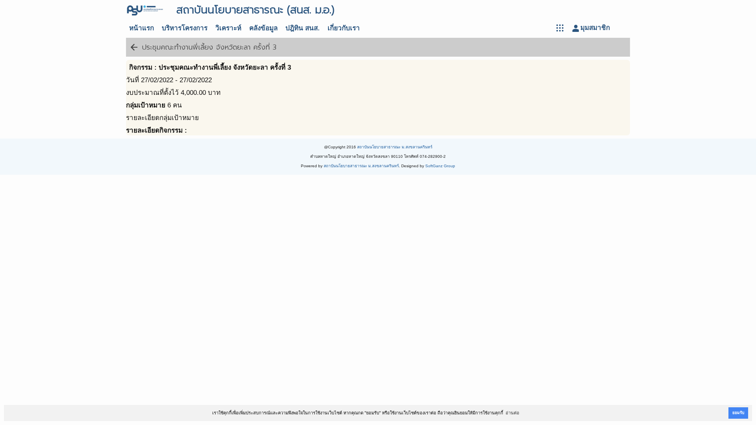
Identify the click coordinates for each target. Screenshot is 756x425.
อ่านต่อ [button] (512, 412)
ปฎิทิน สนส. (302, 28)
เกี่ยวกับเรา (344, 28)
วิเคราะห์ (228, 28)
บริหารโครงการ (185, 28)
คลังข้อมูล (263, 28)
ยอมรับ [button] (738, 412)
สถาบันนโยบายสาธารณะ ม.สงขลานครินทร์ (394, 147)
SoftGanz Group (440, 166)
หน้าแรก (141, 28)
